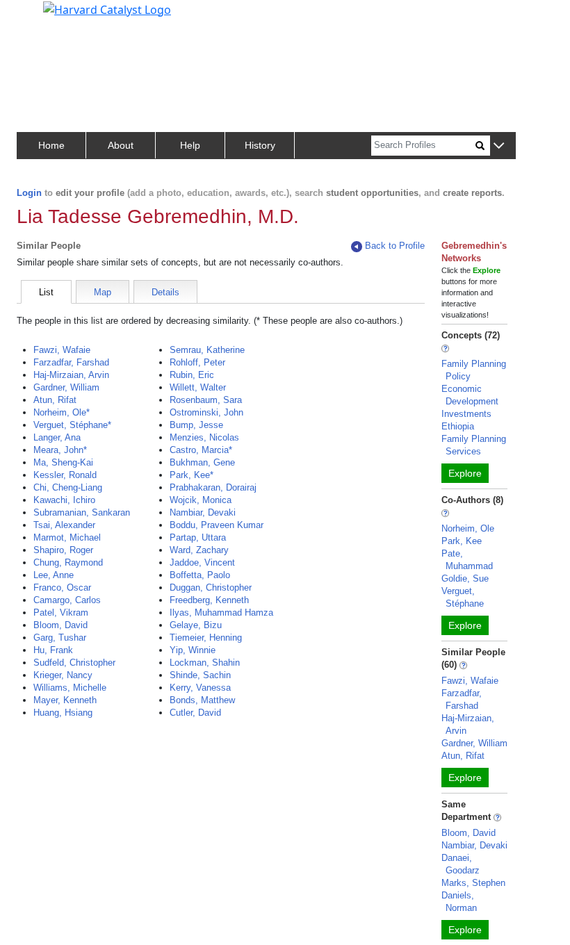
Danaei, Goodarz (460, 864)
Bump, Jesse (196, 425)
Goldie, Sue (465, 578)
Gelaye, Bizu (196, 625)
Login (29, 193)
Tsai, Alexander (64, 525)
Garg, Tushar (59, 637)
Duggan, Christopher (211, 587)
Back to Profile (395, 245)
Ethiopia (457, 426)
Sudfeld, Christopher (74, 662)
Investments (466, 414)
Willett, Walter (198, 387)
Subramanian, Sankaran (81, 512)
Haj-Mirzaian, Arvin (71, 375)
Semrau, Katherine (207, 350)
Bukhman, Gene (202, 462)
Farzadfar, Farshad (71, 362)
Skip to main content (58, 16)
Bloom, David (60, 625)
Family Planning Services (473, 445)
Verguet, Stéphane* (72, 425)
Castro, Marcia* (201, 450)
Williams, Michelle (69, 687)
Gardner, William (66, 387)
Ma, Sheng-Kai (63, 462)
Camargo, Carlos (67, 600)
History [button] (260, 145)
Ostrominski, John (206, 412)
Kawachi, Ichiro (64, 500)
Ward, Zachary (199, 550)
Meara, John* (60, 450)
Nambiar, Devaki (203, 512)
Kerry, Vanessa (200, 687)
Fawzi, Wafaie (61, 350)
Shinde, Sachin (200, 675)
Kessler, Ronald (65, 475)
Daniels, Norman (459, 901)
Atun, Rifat (54, 400)
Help (190, 145)
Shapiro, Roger (63, 550)
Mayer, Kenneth (65, 700)
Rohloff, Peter (197, 362)
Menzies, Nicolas (204, 437)
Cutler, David (195, 712)
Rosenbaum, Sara (206, 400)
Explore (465, 473)
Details (165, 292)
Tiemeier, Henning (206, 637)
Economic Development (469, 395)
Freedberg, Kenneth (209, 600)
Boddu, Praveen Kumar (216, 525)
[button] (498, 146)
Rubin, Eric (192, 375)
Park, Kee (461, 541)
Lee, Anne (53, 575)
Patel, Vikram (60, 612)
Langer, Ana (57, 437)
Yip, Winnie (192, 650)
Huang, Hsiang (62, 712)
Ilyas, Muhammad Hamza (221, 612)
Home (51, 145)
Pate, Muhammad (467, 559)
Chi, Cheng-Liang (67, 487)
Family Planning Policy (473, 370)
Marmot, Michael (67, 537)
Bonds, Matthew (202, 700)
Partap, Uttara (198, 537)
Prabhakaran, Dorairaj (213, 487)
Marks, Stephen (473, 883)
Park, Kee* (191, 475)
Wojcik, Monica (200, 500)
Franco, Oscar (62, 587)
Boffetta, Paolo (200, 575)
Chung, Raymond (68, 562)
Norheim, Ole (467, 528)
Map (102, 292)
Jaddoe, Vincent (202, 562)
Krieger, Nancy (62, 675)
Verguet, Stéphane (462, 597)
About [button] (120, 145)
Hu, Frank (53, 650)
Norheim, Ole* (61, 412)
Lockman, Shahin (205, 662)
